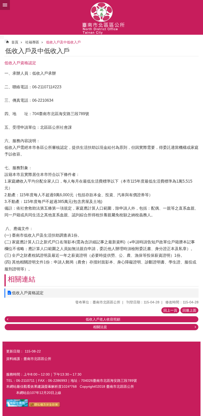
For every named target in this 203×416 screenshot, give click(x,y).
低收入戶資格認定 (28, 293)
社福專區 (32, 42)
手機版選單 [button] (5, 5)
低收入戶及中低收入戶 (63, 42)
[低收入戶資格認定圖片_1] (17, 406)
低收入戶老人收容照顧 (103, 319)
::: (2, 37)
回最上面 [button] (189, 310)
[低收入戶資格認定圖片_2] (44, 406)
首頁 (14, 42)
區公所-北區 (101, 17)
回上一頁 (170, 310)
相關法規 (100, 327)
